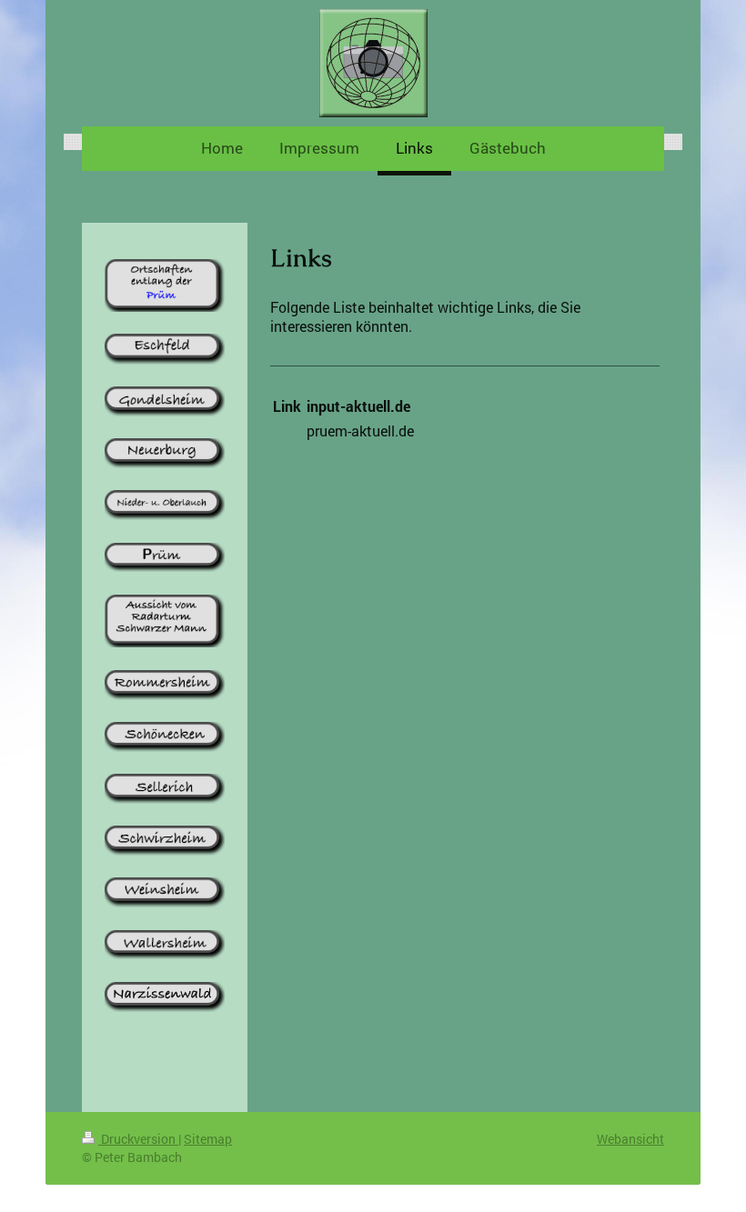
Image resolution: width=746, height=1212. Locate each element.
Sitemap (208, 1138)
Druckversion (138, 1138)
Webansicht (630, 1138)
